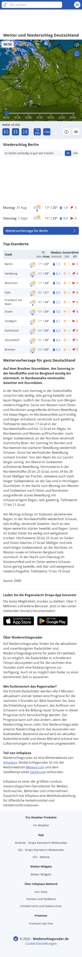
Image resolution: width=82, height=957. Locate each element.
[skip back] (6, 131)
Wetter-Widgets (41, 874)
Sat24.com (38, 772)
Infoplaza (10, 762)
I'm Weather (41, 825)
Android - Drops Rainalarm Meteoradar (41, 843)
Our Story (41, 892)
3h (68, 153)
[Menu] (77, 5)
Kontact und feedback (41, 899)
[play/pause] (15, 131)
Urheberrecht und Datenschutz (41, 906)
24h (75, 153)
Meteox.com (35, 767)
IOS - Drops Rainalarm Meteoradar (41, 850)
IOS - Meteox (41, 857)
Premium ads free (41, 923)
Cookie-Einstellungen (41, 943)
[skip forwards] (25, 131)
